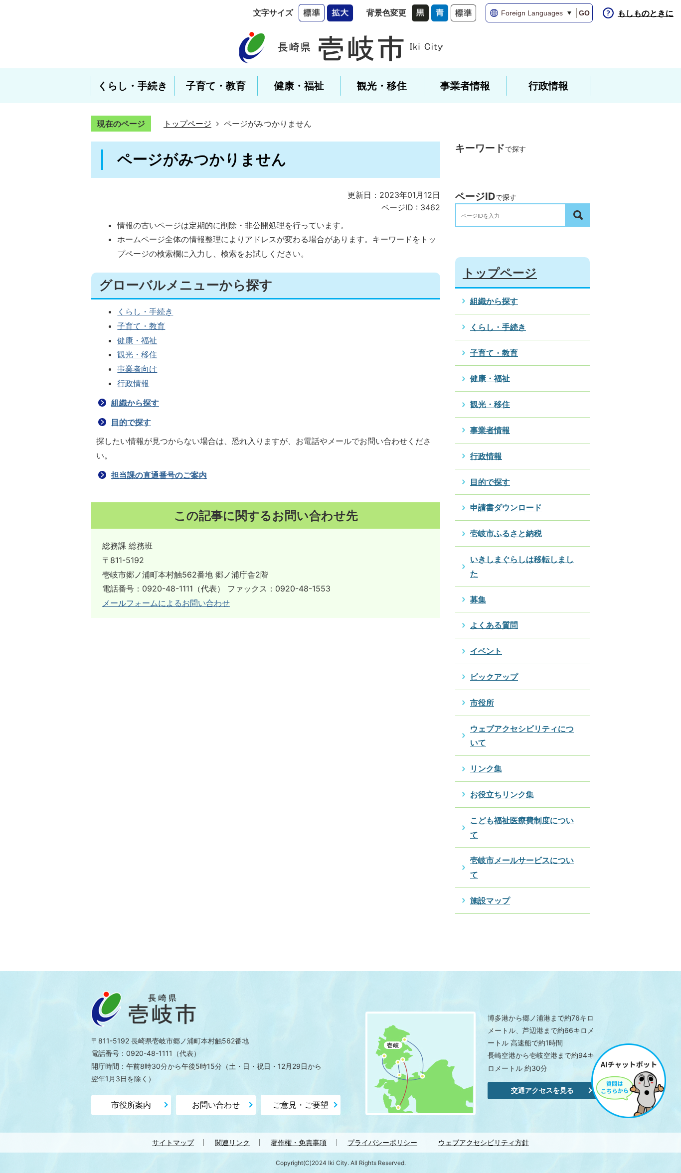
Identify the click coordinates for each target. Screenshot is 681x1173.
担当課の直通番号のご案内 (159, 475)
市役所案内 (131, 1105)
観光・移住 (137, 354)
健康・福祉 (137, 340)
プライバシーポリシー (382, 1142)
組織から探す (135, 403)
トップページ (187, 124)
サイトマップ (173, 1142)
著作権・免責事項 (299, 1142)
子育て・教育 (141, 326)
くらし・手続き (145, 311)
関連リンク (232, 1142)
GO (584, 13)
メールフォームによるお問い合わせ (166, 603)
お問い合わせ (216, 1105)
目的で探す (131, 422)
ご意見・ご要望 (301, 1105)
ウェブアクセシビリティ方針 (483, 1142)
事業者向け (137, 369)
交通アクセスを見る (542, 1090)
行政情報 (133, 383)
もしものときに (646, 13)
